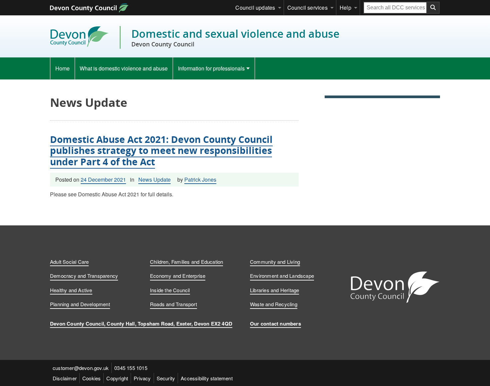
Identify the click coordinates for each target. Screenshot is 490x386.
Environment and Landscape (282, 275)
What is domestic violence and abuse (124, 68)
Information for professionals (211, 68)
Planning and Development (80, 304)
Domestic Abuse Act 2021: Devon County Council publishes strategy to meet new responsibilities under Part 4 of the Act (161, 150)
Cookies (91, 378)
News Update (154, 179)
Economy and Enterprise (177, 275)
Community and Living (275, 261)
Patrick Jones (200, 179)
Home (62, 68)
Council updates (255, 7)
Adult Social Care (69, 261)
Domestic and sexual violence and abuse (235, 37)
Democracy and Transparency (84, 275)
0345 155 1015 (130, 367)
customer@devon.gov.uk (81, 367)
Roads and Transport (173, 304)
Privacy (142, 378)
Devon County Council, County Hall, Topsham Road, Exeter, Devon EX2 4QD (141, 323)
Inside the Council (170, 290)
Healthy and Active (71, 290)
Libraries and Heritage (274, 290)
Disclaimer (65, 378)
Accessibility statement (207, 378)
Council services (307, 7)
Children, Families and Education (186, 261)
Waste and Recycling (273, 304)
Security (166, 378)
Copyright (117, 378)
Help (345, 7)
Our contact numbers (275, 323)
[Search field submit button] (433, 8)
